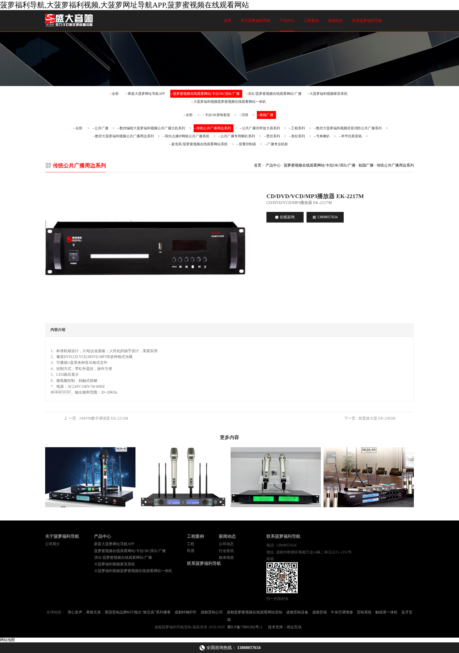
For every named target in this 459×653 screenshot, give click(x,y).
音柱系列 (298, 136)
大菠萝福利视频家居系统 (328, 94)
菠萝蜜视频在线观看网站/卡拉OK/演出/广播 (206, 94)
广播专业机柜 (277, 144)
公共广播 (101, 128)
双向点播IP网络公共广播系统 (187, 136)
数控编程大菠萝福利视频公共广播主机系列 (152, 128)
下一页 (369, 418)
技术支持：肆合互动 (284, 627)
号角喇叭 (323, 136)
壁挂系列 (273, 136)
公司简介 (52, 544)
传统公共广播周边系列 (213, 128)
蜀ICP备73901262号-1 (244, 627)
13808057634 (327, 217)
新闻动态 (335, 21)
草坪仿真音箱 (351, 136)
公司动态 (226, 544)
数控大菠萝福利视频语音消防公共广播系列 (349, 128)
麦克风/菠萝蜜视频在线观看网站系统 (199, 144)
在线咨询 (287, 217)
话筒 (244, 115)
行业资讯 (226, 551)
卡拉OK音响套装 (217, 115)
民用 (190, 551)
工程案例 (311, 21)
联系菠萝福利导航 (367, 21)
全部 (115, 94)
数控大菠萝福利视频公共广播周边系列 (124, 136)
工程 (190, 544)
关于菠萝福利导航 (255, 21)
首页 (227, 21)
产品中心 (287, 21)
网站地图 (7, 640)
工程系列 (298, 128)
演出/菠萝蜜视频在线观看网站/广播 (274, 94)
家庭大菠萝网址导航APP (146, 94)
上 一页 (96, 418)
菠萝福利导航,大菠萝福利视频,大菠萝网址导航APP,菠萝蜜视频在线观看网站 (124, 5)
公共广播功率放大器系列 (261, 128)
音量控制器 (247, 144)
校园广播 (266, 115)
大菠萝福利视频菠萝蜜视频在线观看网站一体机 (229, 102)
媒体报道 (226, 558)
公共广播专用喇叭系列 (237, 136)
